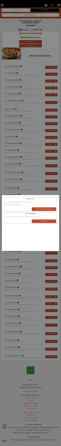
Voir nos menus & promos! (44, 209)
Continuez (44, 221)
